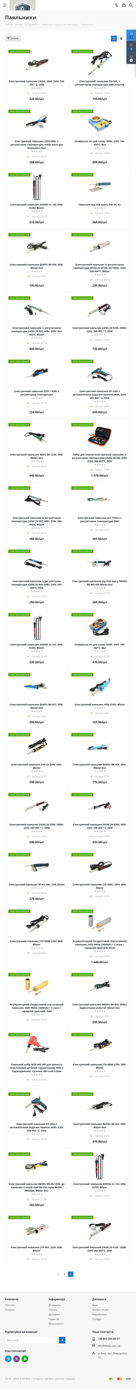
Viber (16, 1359)
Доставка (54, 1314)
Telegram (8, 1359)
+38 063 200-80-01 (109, 1338)
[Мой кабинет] (124, 5)
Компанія (11, 1299)
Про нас (10, 1305)
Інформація (57, 1299)
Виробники (99, 1314)
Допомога (54, 1305)
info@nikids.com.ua (109, 1345)
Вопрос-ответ (100, 1309)
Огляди (96, 1319)
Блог (95, 1305)
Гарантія (54, 1319)
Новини (10, 1309)
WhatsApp (25, 1359)
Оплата (53, 1309)
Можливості (56, 1323)
